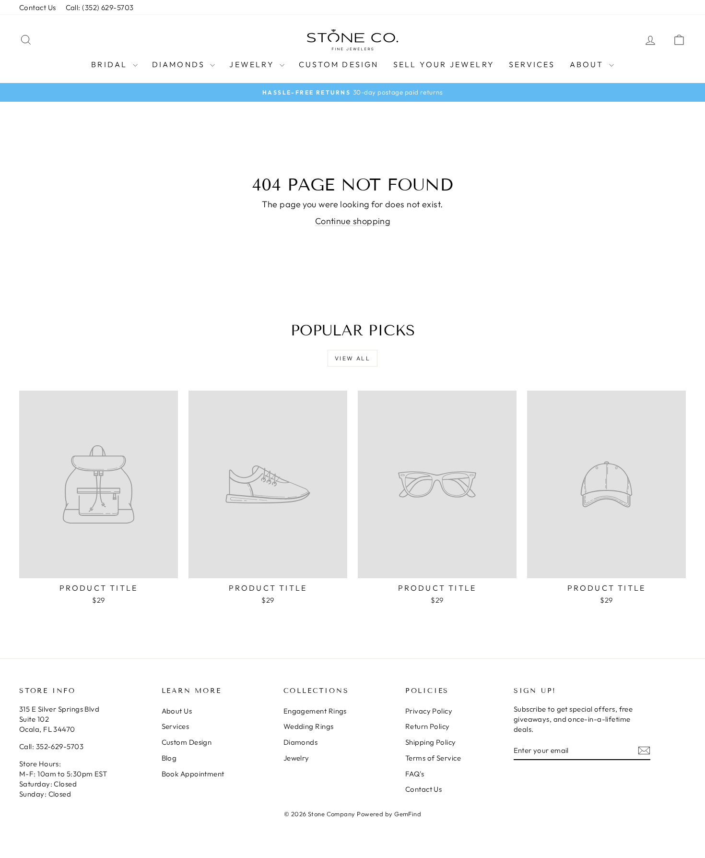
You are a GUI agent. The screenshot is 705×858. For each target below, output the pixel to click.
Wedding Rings (308, 726)
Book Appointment (193, 773)
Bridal (110, 64)
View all (352, 358)
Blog (169, 758)
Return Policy (427, 726)
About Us (177, 710)
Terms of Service (433, 758)
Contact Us (37, 7)
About (588, 64)
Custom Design (339, 64)
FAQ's (414, 773)
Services (532, 64)
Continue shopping (352, 220)
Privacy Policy (428, 710)
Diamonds (180, 64)
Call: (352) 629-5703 (100, 7)
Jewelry (253, 64)
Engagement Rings (315, 710)
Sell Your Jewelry (443, 64)
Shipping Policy (430, 742)
